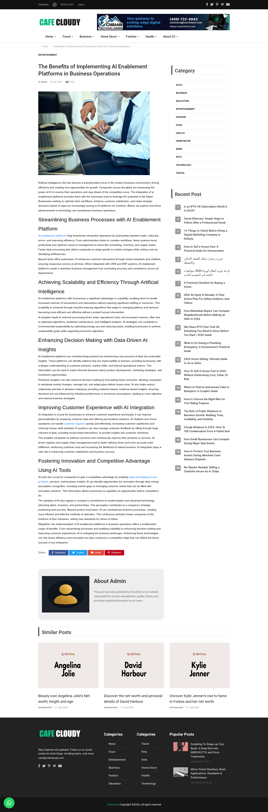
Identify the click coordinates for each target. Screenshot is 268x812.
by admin (43, 82)
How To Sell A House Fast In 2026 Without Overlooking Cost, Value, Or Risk (206, 375)
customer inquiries (74, 423)
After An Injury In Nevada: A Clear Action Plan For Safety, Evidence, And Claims (206, 299)
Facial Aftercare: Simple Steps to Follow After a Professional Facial (205, 220)
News (179, 149)
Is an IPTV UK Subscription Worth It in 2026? (205, 208)
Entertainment (47, 54)
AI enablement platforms (52, 235)
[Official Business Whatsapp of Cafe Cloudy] (9, 802)
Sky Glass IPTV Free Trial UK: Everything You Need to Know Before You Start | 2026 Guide (206, 331)
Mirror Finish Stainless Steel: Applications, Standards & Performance (208, 773)
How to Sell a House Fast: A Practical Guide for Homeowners (204, 248)
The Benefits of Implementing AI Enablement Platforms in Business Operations (91, 46)
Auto (179, 85)
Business (86, 36)
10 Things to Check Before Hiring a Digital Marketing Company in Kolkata (205, 234)
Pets (179, 157)
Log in (81, 4)
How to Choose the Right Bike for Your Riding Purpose (204, 401)
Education (182, 101)
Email (98, 552)
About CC (169, 36)
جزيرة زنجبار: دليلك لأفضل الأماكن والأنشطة (203, 260)
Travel (66, 36)
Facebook (60, 552)
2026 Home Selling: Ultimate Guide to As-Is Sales (205, 361)
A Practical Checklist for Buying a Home (204, 284)
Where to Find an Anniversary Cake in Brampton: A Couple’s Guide (206, 389)
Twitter (80, 552)
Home (49, 36)
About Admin (110, 581)
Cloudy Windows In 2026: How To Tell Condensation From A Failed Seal (207, 429)
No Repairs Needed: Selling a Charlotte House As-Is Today (202, 469)
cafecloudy (113, 804)
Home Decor (109, 36)
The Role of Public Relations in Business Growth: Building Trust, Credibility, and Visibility (204, 415)
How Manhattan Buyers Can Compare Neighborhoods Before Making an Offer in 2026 (207, 315)
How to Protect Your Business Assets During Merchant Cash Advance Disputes (202, 455)
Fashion (131, 36)
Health (149, 36)
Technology (183, 165)
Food (179, 125)
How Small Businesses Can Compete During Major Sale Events (206, 441)
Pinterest (116, 552)
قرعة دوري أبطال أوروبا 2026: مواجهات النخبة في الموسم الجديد (207, 272)
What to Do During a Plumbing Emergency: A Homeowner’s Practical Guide (207, 347)
